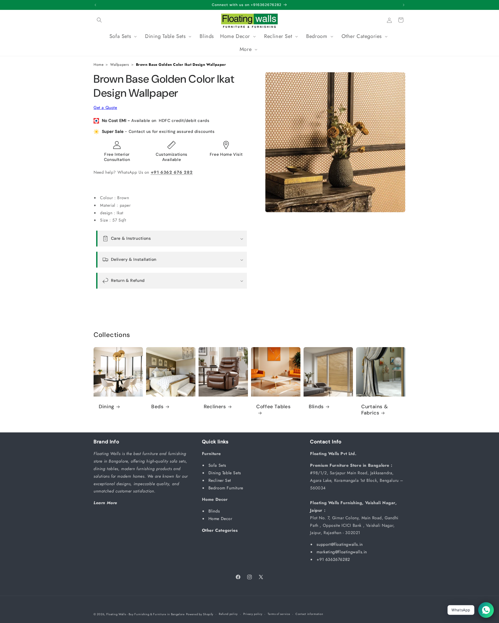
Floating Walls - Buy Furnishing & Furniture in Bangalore (145, 614)
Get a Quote (105, 108)
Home (98, 64)
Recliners (215, 407)
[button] (99, 20)
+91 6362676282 (333, 559)
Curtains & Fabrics (374, 410)
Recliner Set (220, 480)
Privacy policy (252, 614)
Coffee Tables (273, 407)
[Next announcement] (403, 5)
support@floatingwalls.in (340, 544)
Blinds (316, 407)
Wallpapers (119, 64)
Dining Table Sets (225, 473)
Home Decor (221, 519)
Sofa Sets (218, 465)
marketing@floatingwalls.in (342, 552)
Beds (157, 407)
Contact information (309, 614)
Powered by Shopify (200, 614)
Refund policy (228, 614)
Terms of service (279, 614)
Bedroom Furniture (226, 488)
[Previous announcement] (95, 5)
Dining (106, 407)
